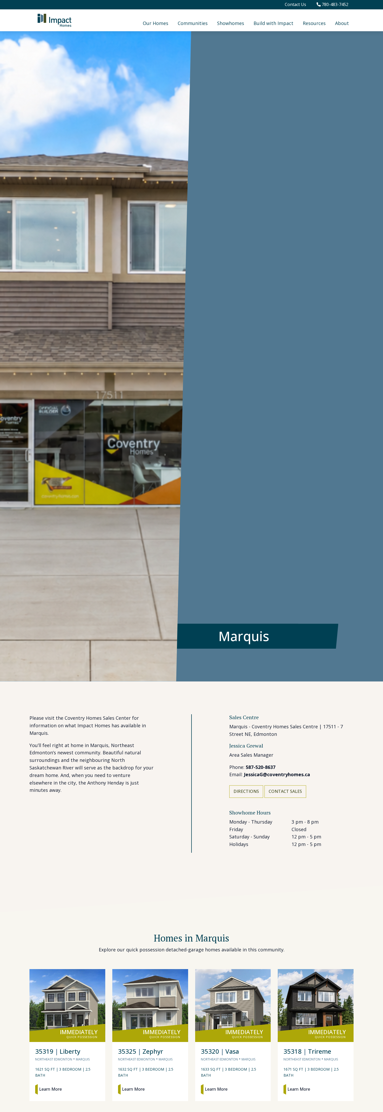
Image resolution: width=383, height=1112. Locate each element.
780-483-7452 (334, 4)
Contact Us (295, 4)
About (342, 23)
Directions (246, 791)
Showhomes (230, 23)
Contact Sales (285, 791)
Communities (193, 23)
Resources (314, 23)
